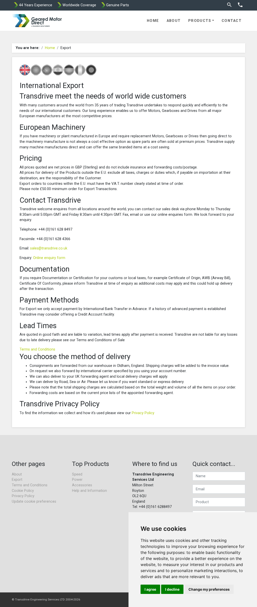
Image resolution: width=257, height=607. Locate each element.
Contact (231, 21)
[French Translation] (80, 70)
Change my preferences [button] (209, 589)
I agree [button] (150, 589)
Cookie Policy (23, 491)
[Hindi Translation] (58, 70)
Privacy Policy (143, 413)
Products (199, 21)
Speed (77, 474)
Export (17, 480)
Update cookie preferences (34, 501)
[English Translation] (25, 70)
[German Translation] (69, 70)
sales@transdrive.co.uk (48, 248)
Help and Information (89, 491)
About (174, 21)
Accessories (82, 485)
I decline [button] (172, 589)
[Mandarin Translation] (36, 70)
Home (153, 21)
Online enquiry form (49, 258)
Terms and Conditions (37, 349)
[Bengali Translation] (91, 70)
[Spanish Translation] (47, 70)
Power (77, 480)
